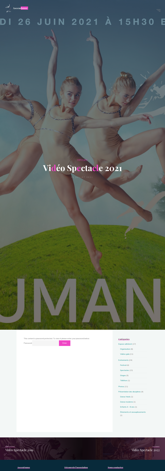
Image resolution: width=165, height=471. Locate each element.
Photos (121, 386)
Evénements (123, 360)
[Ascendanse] (7, 8)
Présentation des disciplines (129, 392)
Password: (28, 343)
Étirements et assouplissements (133, 412)
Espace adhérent (125, 344)
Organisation (125, 349)
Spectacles (124, 370)
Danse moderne (126, 402)
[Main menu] (158, 10)
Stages (123, 375)
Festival (123, 365)
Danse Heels (125, 397)
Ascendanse (20, 8)
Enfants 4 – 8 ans (127, 407)
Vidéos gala (82, 159)
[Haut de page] (156, 462)
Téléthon (123, 380)
